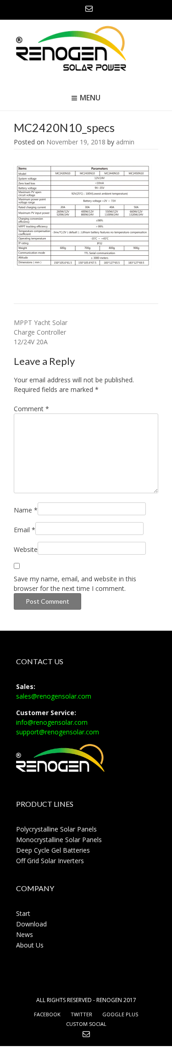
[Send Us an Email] (89, 8)
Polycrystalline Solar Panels (56, 829)
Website (26, 549)
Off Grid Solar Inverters (50, 860)
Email (24, 529)
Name (26, 510)
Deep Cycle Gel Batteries (53, 850)
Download (31, 924)
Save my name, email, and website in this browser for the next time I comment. (75, 583)
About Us (30, 945)
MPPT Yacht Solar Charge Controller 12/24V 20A (40, 332)
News (24, 934)
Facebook (47, 1014)
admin (125, 142)
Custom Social (86, 1023)
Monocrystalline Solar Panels (59, 839)
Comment (31, 408)
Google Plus (120, 1014)
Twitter (81, 1014)
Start (23, 913)
